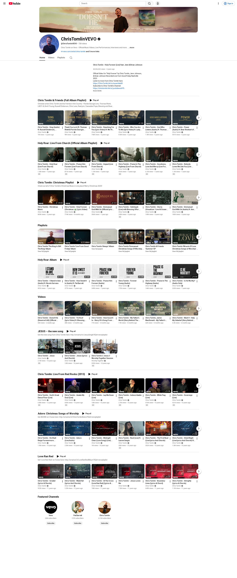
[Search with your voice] (157, 3)
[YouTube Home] (14, 3)
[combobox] (113, 3)
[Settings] (218, 3)
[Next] (198, 117)
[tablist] (118, 58)
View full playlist (43, 251)
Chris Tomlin (42, 132)
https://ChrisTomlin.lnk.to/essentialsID (108, 83)
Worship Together (98, 361)
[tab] (42, 58)
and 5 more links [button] (92, 51)
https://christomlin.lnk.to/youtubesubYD (108, 88)
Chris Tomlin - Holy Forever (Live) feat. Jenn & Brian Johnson (117, 65)
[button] (97, 91)
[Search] (149, 3)
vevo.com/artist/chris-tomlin (74, 51)
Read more (97, 91)
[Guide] (4, 3)
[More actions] (62, 127)
